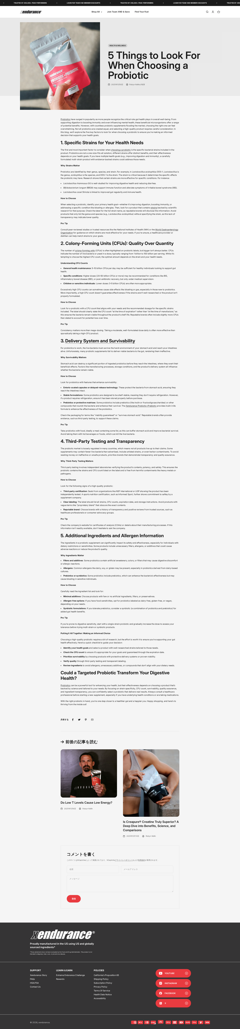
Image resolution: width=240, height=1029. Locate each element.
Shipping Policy (101, 979)
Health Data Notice (103, 994)
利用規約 (141, 860)
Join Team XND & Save (118, 12)
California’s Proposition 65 (106, 975)
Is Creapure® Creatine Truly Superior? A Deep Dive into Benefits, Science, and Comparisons (151, 826)
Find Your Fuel (141, 12)
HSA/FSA (34, 983)
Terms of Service (102, 990)
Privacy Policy (100, 987)
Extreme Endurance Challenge (70, 975)
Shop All (96, 12)
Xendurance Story (38, 975)
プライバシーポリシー (124, 860)
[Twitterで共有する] (79, 719)
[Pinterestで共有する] (85, 719)
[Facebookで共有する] (72, 719)
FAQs (32, 979)
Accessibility (100, 998)
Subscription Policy (103, 983)
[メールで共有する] (92, 719)
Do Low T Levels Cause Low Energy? (86, 802)
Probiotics (65, 119)
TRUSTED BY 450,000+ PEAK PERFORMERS (110, 3)
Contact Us (35, 987)
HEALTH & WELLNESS (118, 45)
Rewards (60, 979)
